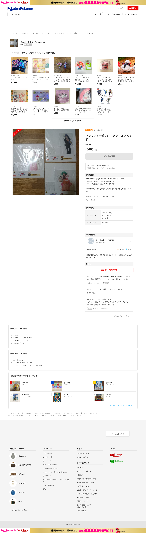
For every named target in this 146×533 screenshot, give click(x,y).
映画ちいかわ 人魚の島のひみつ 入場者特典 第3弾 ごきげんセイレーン (126, 80)
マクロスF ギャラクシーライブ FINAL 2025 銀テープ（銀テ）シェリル (104, 80)
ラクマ (15, 33)
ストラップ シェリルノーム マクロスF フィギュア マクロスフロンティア (62, 80)
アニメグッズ (49, 33)
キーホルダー (79, 75)
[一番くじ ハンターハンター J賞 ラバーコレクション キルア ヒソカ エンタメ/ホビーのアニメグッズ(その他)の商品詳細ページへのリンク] (41, 96)
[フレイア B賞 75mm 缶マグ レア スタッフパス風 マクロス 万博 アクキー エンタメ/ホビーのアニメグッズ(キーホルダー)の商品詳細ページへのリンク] (83, 65)
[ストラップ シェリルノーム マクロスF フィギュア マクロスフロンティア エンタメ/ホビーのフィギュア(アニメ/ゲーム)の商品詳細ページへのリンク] (62, 65)
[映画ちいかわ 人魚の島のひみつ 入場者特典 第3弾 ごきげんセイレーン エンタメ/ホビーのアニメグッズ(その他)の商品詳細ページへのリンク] (126, 65)
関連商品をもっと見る (73, 120)
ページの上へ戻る (117, 434)
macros (23, 33)
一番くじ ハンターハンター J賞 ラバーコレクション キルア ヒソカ (41, 110)
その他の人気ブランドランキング (122, 405)
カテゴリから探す (114, 14)
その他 (59, 33)
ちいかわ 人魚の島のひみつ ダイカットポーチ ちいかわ (83, 110)
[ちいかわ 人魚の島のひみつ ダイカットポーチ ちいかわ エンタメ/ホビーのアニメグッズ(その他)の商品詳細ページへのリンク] (83, 96)
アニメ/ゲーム (58, 75)
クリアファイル (16, 75)
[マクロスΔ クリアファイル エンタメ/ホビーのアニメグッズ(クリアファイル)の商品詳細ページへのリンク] (19, 65)
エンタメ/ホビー (35, 33)
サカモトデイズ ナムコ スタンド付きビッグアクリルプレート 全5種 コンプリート (105, 111)
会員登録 (133, 8)
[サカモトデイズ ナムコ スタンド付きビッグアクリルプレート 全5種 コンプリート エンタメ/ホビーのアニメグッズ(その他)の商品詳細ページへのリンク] (105, 96)
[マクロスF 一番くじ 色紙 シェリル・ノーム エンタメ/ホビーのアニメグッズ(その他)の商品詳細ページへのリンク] (41, 65)
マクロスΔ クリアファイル (19, 78)
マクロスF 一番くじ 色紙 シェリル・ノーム (41, 78)
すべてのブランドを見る (18, 510)
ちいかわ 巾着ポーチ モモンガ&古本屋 (61, 109)
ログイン (121, 8)
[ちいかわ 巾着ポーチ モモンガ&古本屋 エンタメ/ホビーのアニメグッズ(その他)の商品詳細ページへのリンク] (62, 96)
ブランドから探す (130, 14)
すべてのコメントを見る (120, 316)
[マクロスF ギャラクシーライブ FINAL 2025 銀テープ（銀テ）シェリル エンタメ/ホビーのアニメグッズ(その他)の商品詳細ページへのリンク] (105, 65)
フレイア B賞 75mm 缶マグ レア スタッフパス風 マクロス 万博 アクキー (83, 80)
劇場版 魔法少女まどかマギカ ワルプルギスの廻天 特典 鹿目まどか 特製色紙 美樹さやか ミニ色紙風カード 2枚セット (19, 112)
